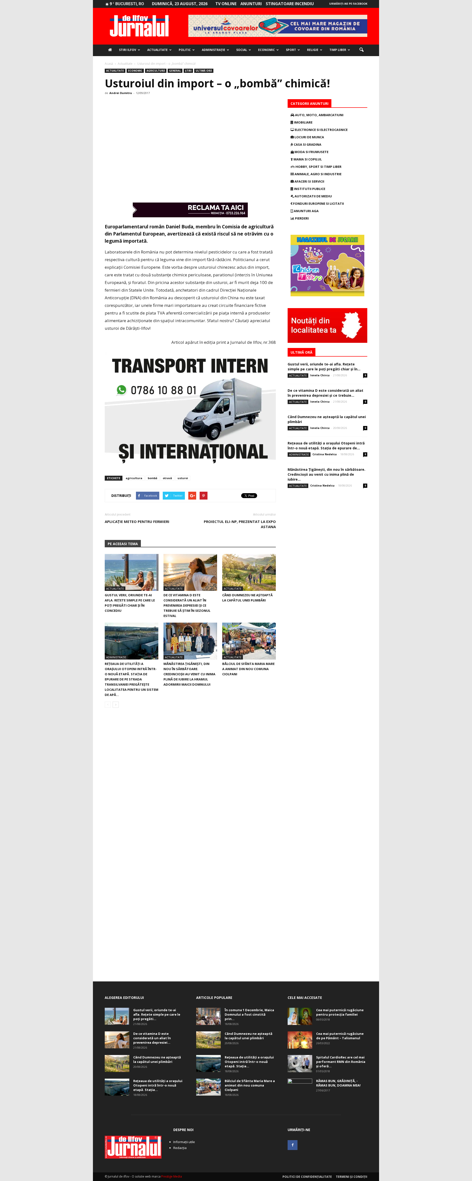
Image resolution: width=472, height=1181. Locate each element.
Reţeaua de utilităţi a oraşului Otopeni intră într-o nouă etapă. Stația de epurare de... (326, 445)
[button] (361, 50)
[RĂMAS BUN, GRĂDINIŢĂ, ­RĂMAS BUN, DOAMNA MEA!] (300, 1087)
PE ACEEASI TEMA (123, 543)
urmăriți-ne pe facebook (348, 3)
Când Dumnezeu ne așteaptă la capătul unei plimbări (157, 1059)
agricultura (134, 478)
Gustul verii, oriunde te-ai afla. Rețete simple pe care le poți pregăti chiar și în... (324, 366)
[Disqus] (190, 781)
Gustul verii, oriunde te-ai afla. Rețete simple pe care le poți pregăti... (156, 1014)
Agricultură (156, 70)
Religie (312, 50)
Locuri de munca (309, 137)
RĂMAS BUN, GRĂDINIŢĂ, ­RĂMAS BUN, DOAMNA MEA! (338, 1083)
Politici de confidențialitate (307, 1177)
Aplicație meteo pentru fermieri (137, 521)
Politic (185, 50)
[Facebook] (292, 1145)
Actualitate (157, 50)
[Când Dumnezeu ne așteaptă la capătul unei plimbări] (249, 572)
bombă (152, 478)
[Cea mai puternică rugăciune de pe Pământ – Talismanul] (300, 1040)
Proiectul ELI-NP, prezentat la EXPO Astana (240, 524)
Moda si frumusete (311, 152)
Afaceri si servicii (309, 181)
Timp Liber (337, 50)
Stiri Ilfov (127, 50)
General (175, 70)
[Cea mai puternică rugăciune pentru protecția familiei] (300, 1016)
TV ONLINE (225, 3)
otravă (167, 478)
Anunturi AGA (306, 211)
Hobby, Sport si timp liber (318, 166)
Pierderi (301, 218)
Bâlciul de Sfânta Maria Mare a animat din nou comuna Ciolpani (248, 668)
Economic (266, 50)
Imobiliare (302, 122)
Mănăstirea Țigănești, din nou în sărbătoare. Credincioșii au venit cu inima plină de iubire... (326, 474)
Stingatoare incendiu (290, 3)
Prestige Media (171, 1176)
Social (241, 50)
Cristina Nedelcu (324, 454)
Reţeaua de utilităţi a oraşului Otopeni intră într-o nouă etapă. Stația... (157, 1085)
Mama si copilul (307, 159)
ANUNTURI (251, 3)
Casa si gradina (307, 144)
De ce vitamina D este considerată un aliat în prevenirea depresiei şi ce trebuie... (325, 393)
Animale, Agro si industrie (317, 174)
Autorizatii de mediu (313, 196)
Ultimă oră (204, 70)
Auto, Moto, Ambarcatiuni (318, 115)
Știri (188, 70)
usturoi (182, 478)
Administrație (213, 50)
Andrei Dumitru (120, 93)
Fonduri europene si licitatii (318, 203)
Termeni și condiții (351, 1177)
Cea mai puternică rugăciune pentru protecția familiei (340, 1012)
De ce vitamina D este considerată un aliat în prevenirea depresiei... (152, 1038)
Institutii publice (309, 189)
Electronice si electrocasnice (321, 129)
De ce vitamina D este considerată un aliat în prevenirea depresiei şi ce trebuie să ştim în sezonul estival (186, 605)
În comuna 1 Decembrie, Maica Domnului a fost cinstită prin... (249, 1014)
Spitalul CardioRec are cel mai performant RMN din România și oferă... (340, 1061)
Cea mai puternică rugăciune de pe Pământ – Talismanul (340, 1035)
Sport (291, 50)
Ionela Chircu (320, 375)
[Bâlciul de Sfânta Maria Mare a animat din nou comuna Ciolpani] (249, 641)
